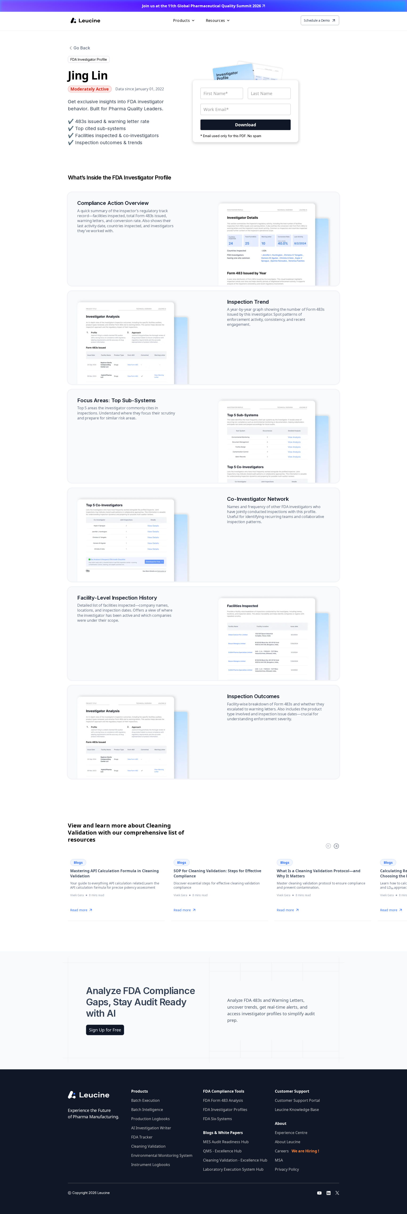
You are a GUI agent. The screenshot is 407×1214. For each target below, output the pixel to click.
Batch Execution (145, 1100)
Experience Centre (291, 1132)
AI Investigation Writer (151, 1127)
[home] (85, 20)
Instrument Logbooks (150, 1164)
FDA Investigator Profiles (225, 1109)
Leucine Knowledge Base (297, 1109)
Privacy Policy (287, 1169)
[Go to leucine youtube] (319, 1192)
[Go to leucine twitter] (337, 1192)
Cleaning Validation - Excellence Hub (235, 1160)
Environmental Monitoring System (161, 1155)
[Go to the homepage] (92, 1095)
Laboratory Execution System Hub (233, 1169)
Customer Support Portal (297, 1100)
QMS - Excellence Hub (222, 1151)
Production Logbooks (150, 1118)
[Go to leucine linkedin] (328, 1192)
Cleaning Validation (148, 1146)
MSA (279, 1160)
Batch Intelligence (147, 1109)
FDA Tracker (142, 1137)
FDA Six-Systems (217, 1118)
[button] (184, 20)
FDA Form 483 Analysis (223, 1100)
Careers (297, 1151)
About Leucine (287, 1141)
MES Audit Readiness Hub (226, 1141)
